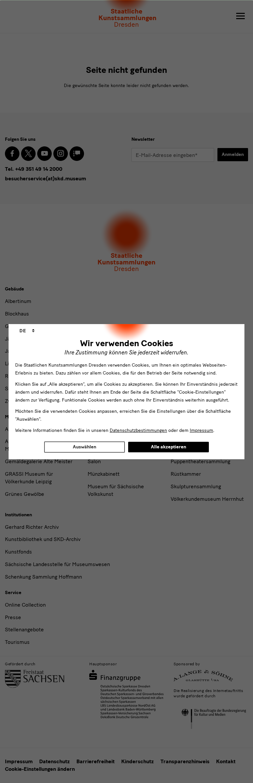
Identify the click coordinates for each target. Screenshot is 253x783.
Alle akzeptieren (168, 447)
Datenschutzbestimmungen (138, 430)
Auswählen (84, 447)
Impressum (201, 430)
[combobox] (27, 331)
